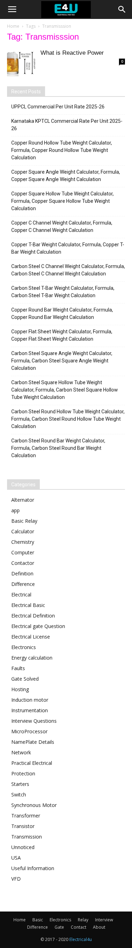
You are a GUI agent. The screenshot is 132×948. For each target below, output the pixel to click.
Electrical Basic (28, 605)
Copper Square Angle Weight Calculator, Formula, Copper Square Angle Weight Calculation (65, 175)
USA (16, 857)
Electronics (23, 647)
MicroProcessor (29, 731)
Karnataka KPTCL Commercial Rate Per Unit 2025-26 (66, 124)
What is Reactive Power (72, 52)
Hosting (20, 689)
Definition (22, 573)
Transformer (25, 815)
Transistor (22, 826)
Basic (37, 920)
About (99, 927)
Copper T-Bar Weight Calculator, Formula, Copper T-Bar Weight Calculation (67, 248)
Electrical (21, 594)
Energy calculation (31, 657)
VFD (16, 878)
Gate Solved (25, 678)
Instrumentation (29, 710)
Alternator (22, 499)
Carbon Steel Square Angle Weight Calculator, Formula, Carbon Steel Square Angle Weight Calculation (61, 361)
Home (13, 26)
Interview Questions (34, 720)
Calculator (22, 531)
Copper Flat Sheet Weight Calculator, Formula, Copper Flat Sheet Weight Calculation (61, 335)
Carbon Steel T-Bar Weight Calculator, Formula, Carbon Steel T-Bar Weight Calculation (62, 291)
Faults (18, 668)
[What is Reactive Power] (21, 63)
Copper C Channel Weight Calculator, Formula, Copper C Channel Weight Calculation (61, 226)
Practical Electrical (31, 763)
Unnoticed (22, 847)
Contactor (22, 563)
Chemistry (22, 542)
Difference (23, 584)
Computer (22, 552)
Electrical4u (80, 939)
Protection (23, 773)
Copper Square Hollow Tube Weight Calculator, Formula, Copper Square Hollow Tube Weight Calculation (62, 201)
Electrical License (30, 636)
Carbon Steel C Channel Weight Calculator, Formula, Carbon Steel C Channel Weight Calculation (68, 269)
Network (21, 752)
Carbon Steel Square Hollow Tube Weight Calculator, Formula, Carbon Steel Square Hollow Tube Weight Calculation (64, 390)
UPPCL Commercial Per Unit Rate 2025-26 (58, 106)
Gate (59, 927)
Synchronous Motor (34, 805)
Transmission (26, 836)
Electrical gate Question (38, 626)
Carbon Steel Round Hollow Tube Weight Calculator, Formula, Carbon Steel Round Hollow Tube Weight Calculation (68, 419)
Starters (20, 784)
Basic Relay (24, 521)
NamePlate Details (32, 742)
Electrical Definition (33, 615)
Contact (78, 927)
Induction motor (29, 699)
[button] (122, 9)
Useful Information (32, 868)
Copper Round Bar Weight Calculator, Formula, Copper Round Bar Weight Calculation (62, 313)
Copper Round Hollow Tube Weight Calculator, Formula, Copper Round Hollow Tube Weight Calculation (61, 150)
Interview (104, 920)
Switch (18, 794)
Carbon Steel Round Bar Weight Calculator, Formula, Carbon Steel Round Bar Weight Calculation (58, 448)
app (15, 510)
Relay (83, 920)
